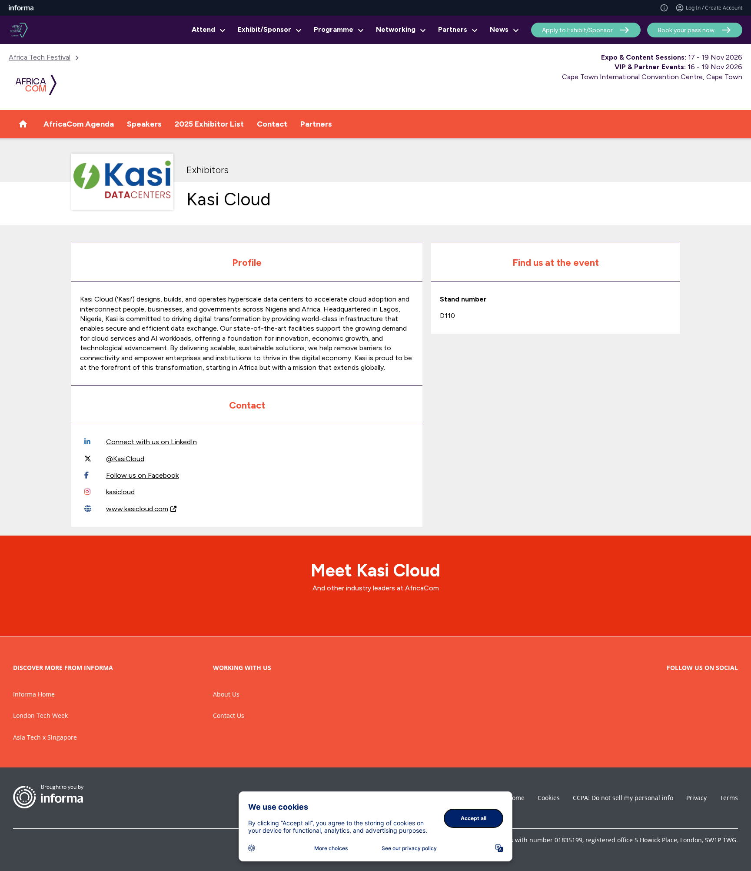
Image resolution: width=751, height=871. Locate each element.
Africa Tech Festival (39, 57)
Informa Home (34, 694)
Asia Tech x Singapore (45, 737)
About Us (226, 694)
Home (516, 798)
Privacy (696, 798)
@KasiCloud (125, 459)
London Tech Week (40, 715)
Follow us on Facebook (142, 475)
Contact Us (228, 715)
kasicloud (120, 492)
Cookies (549, 798)
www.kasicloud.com (137, 509)
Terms (729, 798)
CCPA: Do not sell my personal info (623, 798)
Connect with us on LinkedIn (151, 442)
